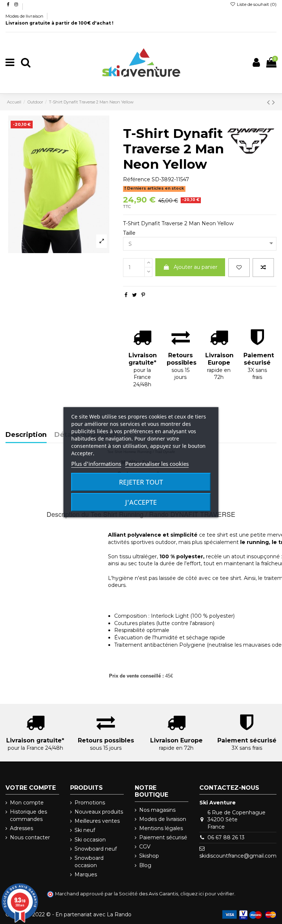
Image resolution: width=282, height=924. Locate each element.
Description (26, 435)
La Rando (119, 914)
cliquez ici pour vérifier (207, 893)
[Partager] (125, 295)
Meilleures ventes (97, 821)
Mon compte (27, 802)
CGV (145, 846)
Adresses (21, 828)
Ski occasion (90, 839)
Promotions (90, 802)
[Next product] (273, 102)
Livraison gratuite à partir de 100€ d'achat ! (59, 23)
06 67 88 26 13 (226, 837)
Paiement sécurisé (163, 837)
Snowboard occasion (89, 862)
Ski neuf (85, 830)
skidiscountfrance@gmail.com (237, 855)
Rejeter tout (141, 482)
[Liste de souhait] (239, 267)
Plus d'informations (96, 463)
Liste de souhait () (256, 4)
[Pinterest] (143, 295)
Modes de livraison (25, 16)
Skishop (149, 855)
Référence (136, 179)
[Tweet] (134, 295)
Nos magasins (157, 810)
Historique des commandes (28, 815)
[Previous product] (269, 102)
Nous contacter (30, 837)
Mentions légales (161, 828)
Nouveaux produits (99, 811)
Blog (145, 865)
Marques (86, 874)
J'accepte (141, 502)
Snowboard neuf (96, 849)
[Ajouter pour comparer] (263, 267)
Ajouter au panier (195, 267)
